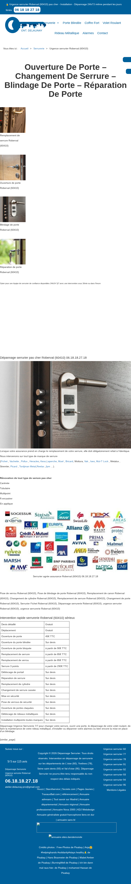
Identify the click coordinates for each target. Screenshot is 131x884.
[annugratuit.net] (77, 827)
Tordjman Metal (27, 466)
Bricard (69, 461)
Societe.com (68, 789)
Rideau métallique (67, 33)
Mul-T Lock (102, 461)
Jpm (48, 466)
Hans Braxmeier (56, 857)
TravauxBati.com (51, 794)
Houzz (40, 789)
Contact (102, 33)
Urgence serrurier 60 (114, 749)
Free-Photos (63, 847)
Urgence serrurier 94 (114, 779)
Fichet (4, 461)
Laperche (52, 461)
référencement (70, 794)
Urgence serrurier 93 (114, 774)
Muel (60, 461)
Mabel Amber (87, 857)
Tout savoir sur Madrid (66, 799)
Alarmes (88, 33)
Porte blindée (72, 23)
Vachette (14, 461)
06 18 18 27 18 (27, 10)
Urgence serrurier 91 (114, 764)
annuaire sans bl (66, 819)
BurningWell (58, 862)
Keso (43, 461)
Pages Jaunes (85, 789)
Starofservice (53, 789)
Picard (13, 466)
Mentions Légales (116, 790)
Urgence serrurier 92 (114, 769)
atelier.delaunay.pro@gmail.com (22, 786)
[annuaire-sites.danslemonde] (65, 837)
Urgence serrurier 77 (114, 754)
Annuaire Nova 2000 (64, 809)
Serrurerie (48, 23)
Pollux (24, 461)
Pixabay (78, 847)
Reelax (40, 466)
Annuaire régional (68, 804)
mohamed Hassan (78, 867)
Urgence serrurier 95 (114, 784)
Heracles (34, 461)
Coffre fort (92, 23)
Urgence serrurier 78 (114, 759)
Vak (86, 461)
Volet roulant (112, 23)
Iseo (92, 461)
